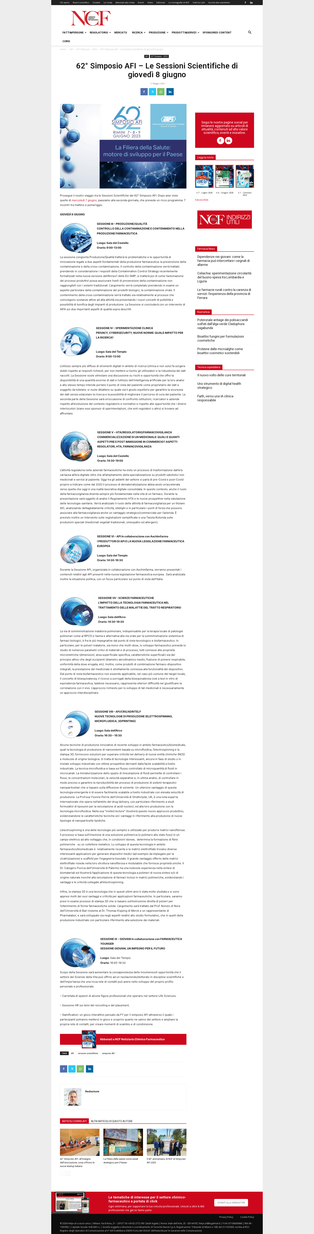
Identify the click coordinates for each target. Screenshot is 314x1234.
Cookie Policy (247, 1217)
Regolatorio (99, 32)
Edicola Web (201, 199)
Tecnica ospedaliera (208, 367)
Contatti (96, 2)
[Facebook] (245, 2)
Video (150, 2)
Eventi (141, 2)
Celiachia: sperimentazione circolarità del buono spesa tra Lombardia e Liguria (224, 277)
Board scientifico (81, 2)
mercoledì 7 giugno (84, 200)
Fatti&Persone (73, 32)
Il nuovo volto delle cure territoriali (221, 375)
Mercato (120, 32)
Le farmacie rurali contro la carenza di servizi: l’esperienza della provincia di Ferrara (224, 294)
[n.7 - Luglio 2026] (89, 1039)
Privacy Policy (226, 1217)
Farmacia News (206, 248)
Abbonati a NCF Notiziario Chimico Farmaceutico (132, 1039)
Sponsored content (217, 32)
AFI (71, 49)
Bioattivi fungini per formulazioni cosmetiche (220, 338)
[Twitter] (152, 91)
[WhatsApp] (160, 91)
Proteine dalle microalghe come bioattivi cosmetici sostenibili (220, 351)
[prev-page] (62, 1173)
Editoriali (160, 2)
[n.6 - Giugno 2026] (224, 177)
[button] (249, 33)
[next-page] (68, 1173)
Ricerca (137, 32)
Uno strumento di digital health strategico (219, 386)
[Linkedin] (251, 2)
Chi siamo (64, 2)
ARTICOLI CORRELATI (74, 1121)
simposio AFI (108, 1053)
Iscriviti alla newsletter (219, 2)
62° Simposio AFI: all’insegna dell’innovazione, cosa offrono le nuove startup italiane (77, 1163)
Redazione (92, 1091)
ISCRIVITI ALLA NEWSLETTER (231, 1202)
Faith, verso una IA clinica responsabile (215, 398)
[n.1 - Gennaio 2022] (245, 177)
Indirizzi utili (199, 2)
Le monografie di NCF (178, 2)
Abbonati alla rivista (125, 2)
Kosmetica (203, 312)
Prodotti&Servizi (184, 32)
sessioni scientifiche (88, 1053)
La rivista (108, 2)
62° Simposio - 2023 (86, 49)
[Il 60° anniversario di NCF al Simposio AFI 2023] (166, 1142)
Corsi (66, 41)
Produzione (157, 32)
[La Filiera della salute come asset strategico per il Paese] (123, 1142)
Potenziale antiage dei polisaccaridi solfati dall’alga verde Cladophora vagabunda (222, 324)
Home (63, 49)
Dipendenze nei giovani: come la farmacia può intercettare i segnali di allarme (223, 261)
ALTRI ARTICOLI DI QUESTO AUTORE (112, 1121)
